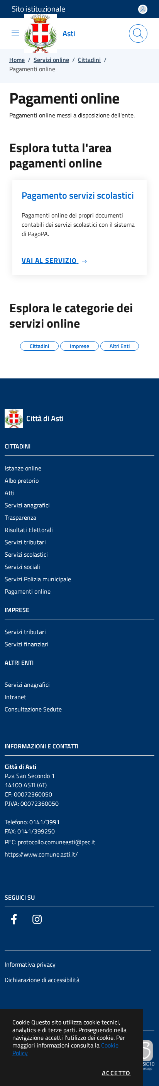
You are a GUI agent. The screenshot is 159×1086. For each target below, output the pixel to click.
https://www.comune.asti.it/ (41, 854)
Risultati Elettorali (29, 529)
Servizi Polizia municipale (38, 579)
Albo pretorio (22, 480)
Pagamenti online (28, 591)
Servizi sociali (22, 566)
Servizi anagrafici (27, 505)
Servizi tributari (25, 542)
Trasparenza (20, 517)
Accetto (116, 1073)
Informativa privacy (30, 964)
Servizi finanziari (27, 644)
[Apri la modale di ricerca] (138, 33)
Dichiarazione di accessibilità (42, 979)
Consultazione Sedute (33, 709)
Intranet (15, 696)
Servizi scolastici (26, 554)
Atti (10, 492)
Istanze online (23, 468)
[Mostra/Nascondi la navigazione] (15, 32)
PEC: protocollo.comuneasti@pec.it (50, 842)
